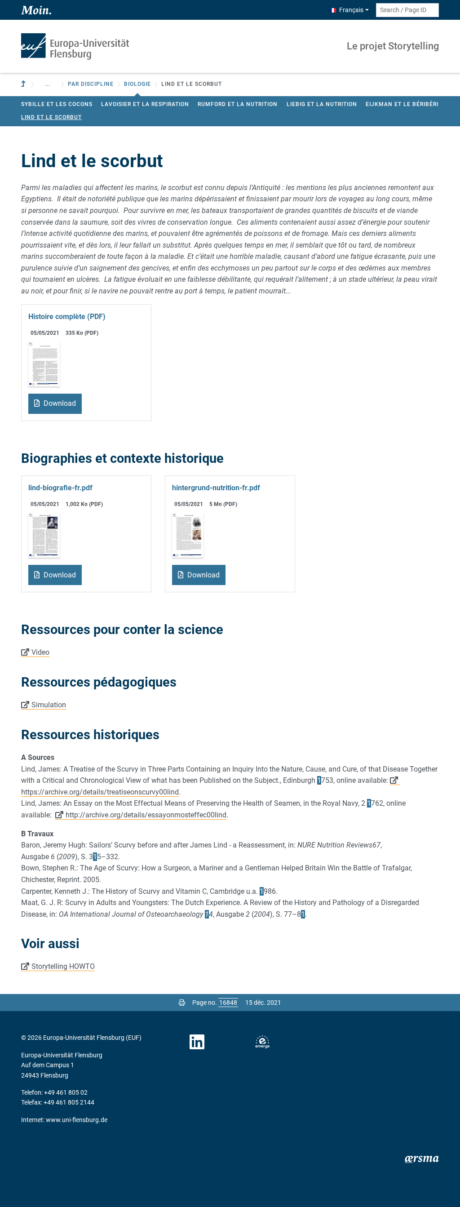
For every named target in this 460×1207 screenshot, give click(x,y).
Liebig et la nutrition (322, 104)
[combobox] (407, 10)
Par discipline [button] (91, 84)
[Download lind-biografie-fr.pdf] (44, 534)
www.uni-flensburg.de (76, 1119)
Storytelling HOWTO (63, 966)
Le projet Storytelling (393, 46)
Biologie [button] (137, 84)
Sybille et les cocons (57, 104)
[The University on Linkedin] (197, 1042)
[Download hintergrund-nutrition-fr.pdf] (187, 534)
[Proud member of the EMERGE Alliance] (262, 1042)
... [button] (47, 84)
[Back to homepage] (75, 46)
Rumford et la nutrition (238, 104)
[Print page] (182, 1002)
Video (40, 652)
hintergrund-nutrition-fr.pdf (216, 488)
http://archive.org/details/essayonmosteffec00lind (146, 815)
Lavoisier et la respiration (145, 104)
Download (59, 403)
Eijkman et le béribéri (402, 104)
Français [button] (351, 9)
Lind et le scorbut (51, 117)
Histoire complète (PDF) (67, 316)
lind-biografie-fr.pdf (60, 488)
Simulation (48, 705)
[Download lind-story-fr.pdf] (44, 363)
